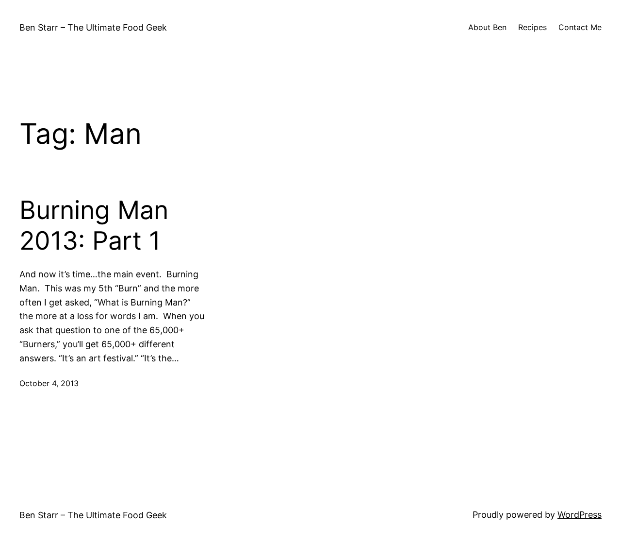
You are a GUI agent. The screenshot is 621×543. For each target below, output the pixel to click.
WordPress (579, 514)
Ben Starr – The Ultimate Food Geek (93, 27)
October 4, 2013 (49, 383)
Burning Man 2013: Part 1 (93, 225)
